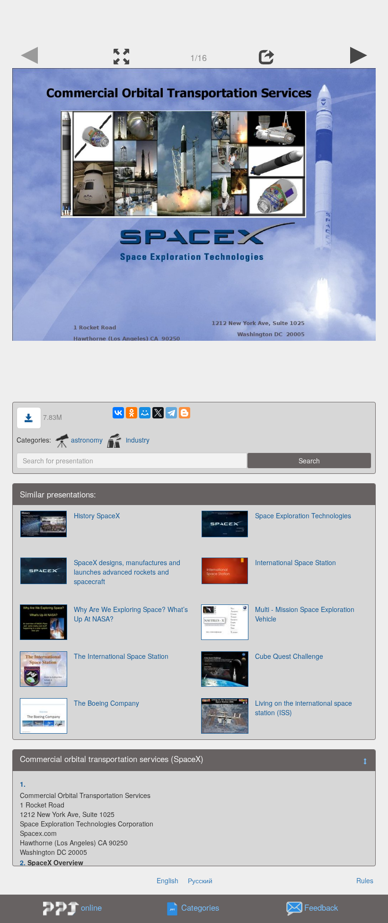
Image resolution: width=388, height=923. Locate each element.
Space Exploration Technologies (303, 515)
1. (23, 784)
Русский (200, 880)
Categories (200, 908)
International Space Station (295, 562)
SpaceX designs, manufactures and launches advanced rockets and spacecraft (127, 572)
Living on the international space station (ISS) (303, 707)
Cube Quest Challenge (289, 656)
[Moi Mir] (144, 412)
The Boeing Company (106, 703)
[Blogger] (184, 412)
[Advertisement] (194, 21)
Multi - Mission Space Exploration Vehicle (304, 613)
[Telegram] (171, 412)
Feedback (321, 908)
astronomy (87, 439)
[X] (158, 412)
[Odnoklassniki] (131, 412)
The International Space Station (121, 656)
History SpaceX (97, 515)
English (167, 880)
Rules (364, 880)
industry (138, 439)
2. (23, 862)
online (91, 907)
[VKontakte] (118, 412)
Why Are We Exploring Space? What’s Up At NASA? (131, 613)
